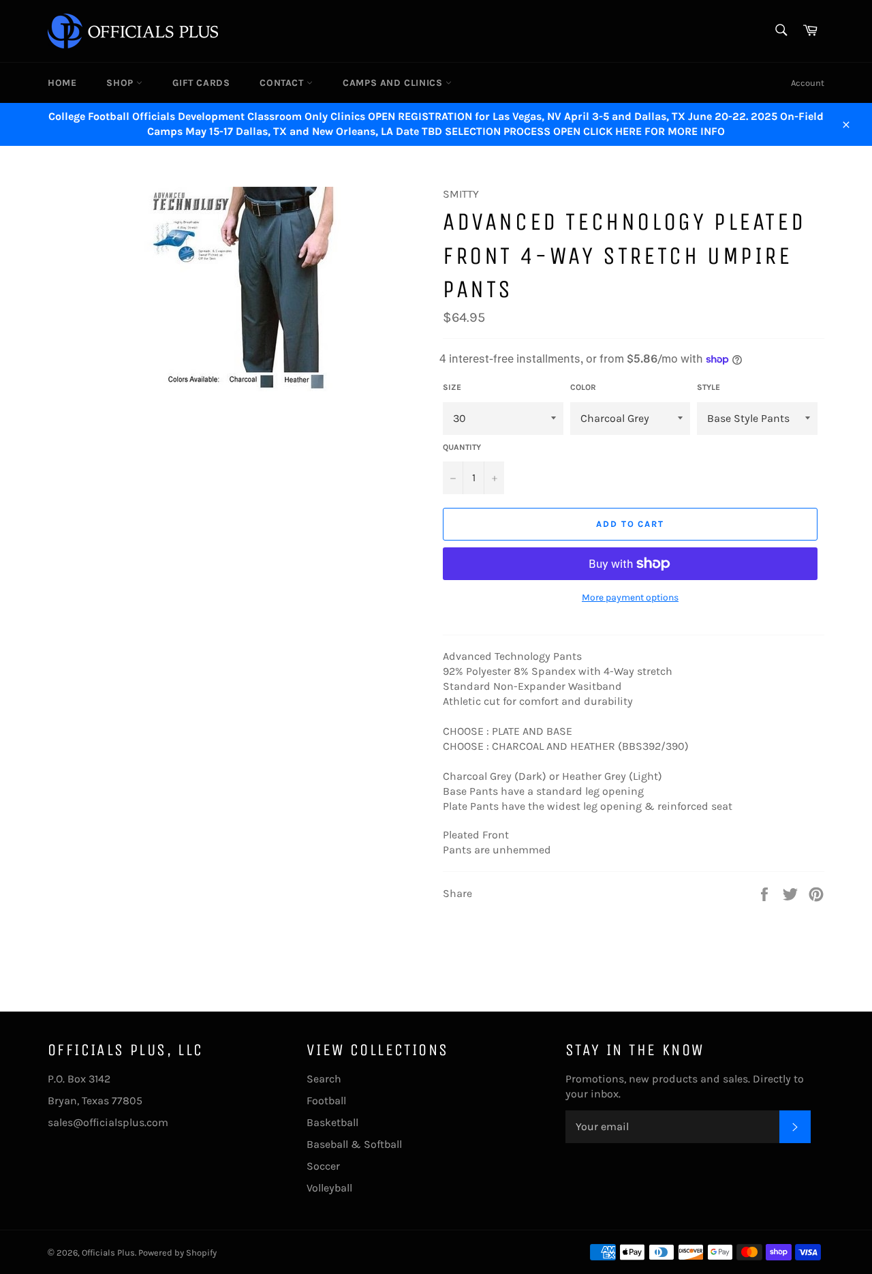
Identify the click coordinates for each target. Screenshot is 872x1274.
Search (324, 1078)
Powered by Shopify (177, 1252)
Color (583, 387)
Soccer (323, 1165)
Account (807, 83)
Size (452, 387)
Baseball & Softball (354, 1144)
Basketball (332, 1122)
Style (708, 387)
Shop (121, 83)
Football (326, 1100)
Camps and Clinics (394, 83)
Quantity (462, 447)
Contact (283, 83)
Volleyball (329, 1187)
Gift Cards (201, 83)
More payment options (630, 597)
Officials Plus (108, 1252)
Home (62, 83)
